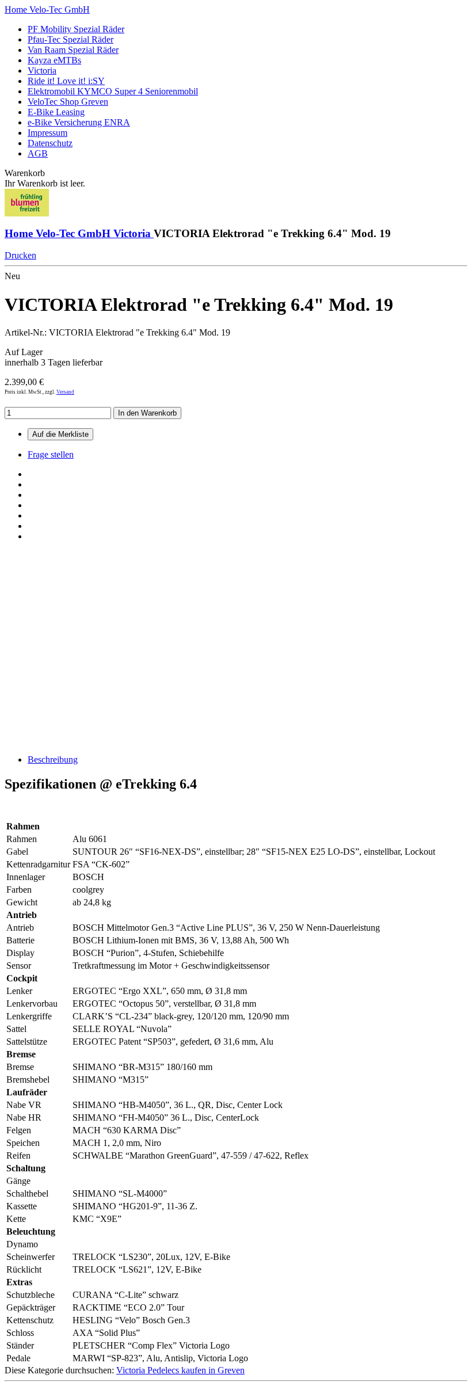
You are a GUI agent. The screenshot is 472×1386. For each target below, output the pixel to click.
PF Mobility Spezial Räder (76, 29)
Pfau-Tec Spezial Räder (70, 39)
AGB (38, 153)
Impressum (47, 133)
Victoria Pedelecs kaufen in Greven (180, 1370)
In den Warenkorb (147, 413)
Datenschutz (50, 143)
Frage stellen (51, 454)
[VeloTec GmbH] (27, 213)
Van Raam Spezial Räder (73, 50)
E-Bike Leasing (56, 112)
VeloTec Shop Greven (68, 101)
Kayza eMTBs (54, 60)
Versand (65, 392)
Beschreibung (53, 759)
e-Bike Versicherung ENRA (79, 122)
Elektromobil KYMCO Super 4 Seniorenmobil (113, 91)
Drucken (20, 255)
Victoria (42, 70)
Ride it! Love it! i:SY (66, 81)
